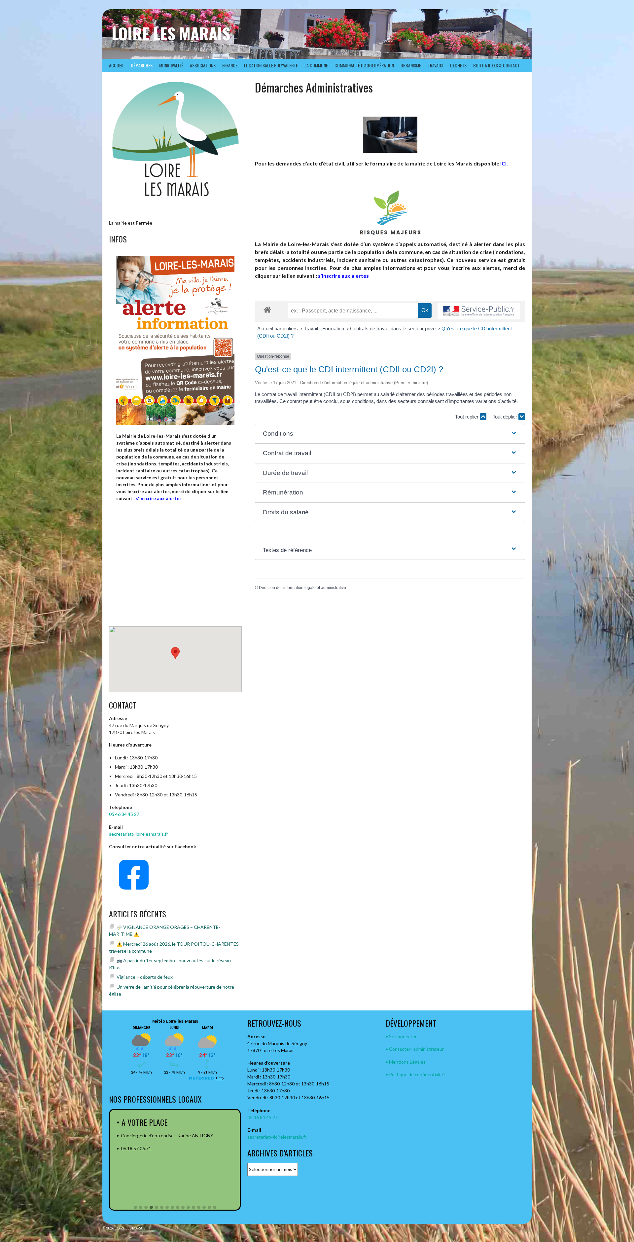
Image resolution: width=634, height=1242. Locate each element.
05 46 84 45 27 (124, 814)
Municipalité (171, 65)
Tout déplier (505, 417)
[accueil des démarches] (267, 309)
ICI (503, 163)
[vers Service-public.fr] (479, 311)
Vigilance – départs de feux (145, 977)
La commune (316, 65)
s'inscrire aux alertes (159, 498)
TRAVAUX (435, 65)
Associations (203, 65)
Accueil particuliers (278, 328)
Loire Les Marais (171, 33)
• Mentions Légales (406, 1062)
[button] (390, 434)
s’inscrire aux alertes (343, 276)
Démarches (142, 65)
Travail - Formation (324, 328)
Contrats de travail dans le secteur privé (393, 328)
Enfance (229, 65)
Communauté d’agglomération (364, 65)
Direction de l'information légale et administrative (302, 587)
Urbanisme (411, 65)
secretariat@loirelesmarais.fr (138, 834)
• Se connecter (401, 1036)
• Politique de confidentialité (415, 1074)
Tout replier (467, 417)
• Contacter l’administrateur (415, 1049)
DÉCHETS (458, 65)
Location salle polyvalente (271, 65)
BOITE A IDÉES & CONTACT (496, 65)
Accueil (116, 65)
